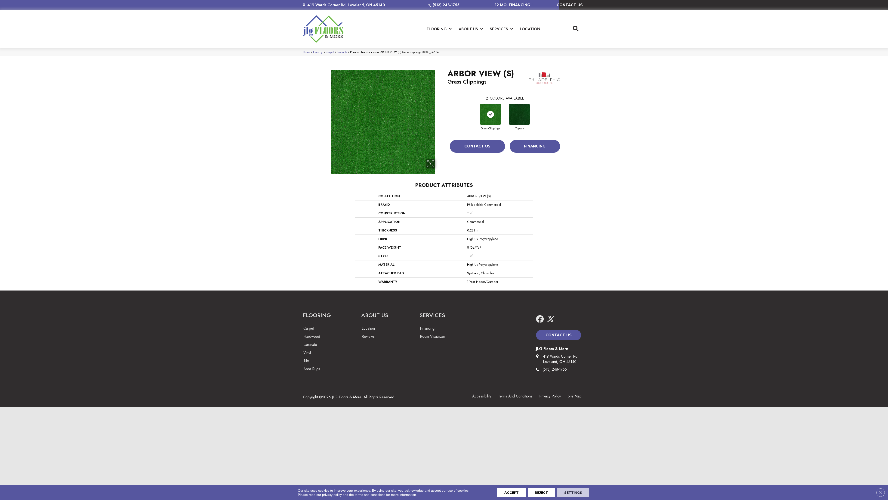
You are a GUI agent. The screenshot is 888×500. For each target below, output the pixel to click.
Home (306, 52)
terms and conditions (370, 495)
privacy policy (332, 495)
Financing (535, 146)
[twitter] (550, 319)
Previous (445, 109)
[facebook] (540, 319)
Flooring (318, 52)
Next (564, 109)
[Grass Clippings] (490, 114)
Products (342, 52)
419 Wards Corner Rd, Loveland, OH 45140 (346, 5)
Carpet (330, 52)
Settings (573, 493)
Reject (541, 493)
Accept (511, 493)
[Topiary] (519, 114)
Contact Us (477, 146)
